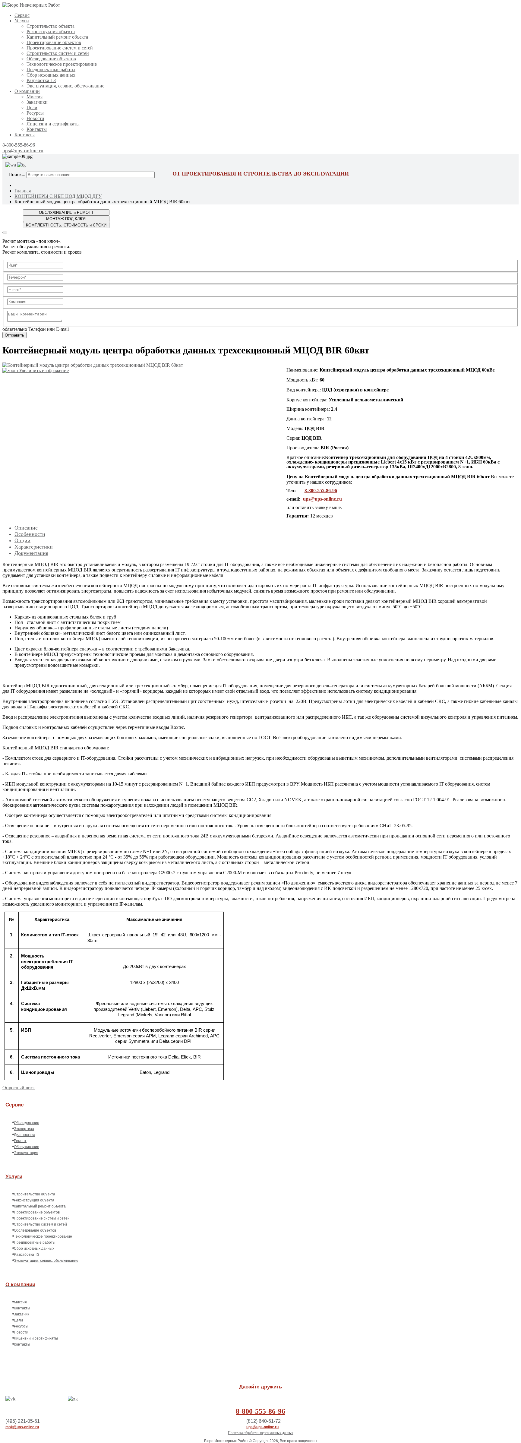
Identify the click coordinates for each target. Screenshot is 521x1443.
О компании (27, 91)
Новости (35, 118)
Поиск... (16, 174)
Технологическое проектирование (62, 64)
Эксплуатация (26, 1153)
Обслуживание (26, 1147)
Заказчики (37, 102)
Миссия (35, 96)
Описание (26, 528)
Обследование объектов (51, 58)
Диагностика (24, 1135)
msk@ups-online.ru (22, 1427)
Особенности (29, 534)
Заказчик (21, 1314)
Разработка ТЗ (41, 80)
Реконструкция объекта (51, 31)
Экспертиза (24, 1129)
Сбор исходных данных (51, 75)
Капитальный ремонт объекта (57, 37)
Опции (22, 540)
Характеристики (33, 547)
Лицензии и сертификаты (53, 123)
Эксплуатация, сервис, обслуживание (65, 85)
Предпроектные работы (51, 69)
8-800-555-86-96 (18, 144)
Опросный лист (18, 1087)
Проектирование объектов (54, 42)
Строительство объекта (50, 26)
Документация (31, 553)
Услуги (21, 20)
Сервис (22, 15)
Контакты (37, 129)
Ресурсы (35, 113)
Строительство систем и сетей (58, 53)
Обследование (26, 1123)
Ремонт (20, 1141)
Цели (32, 107)
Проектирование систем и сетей (60, 47)
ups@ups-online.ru (22, 150)
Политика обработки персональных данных (260, 1433)
